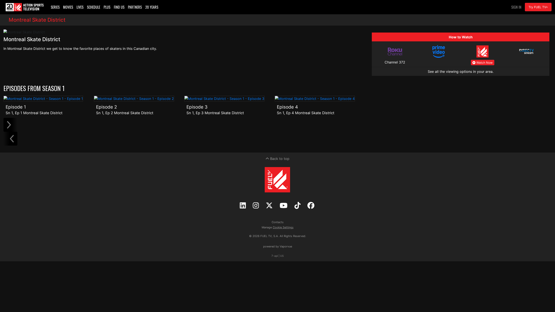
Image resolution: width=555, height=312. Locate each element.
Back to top (279, 158)
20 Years (151, 7)
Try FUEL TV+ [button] (538, 7)
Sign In (516, 7)
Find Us (119, 7)
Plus (107, 7)
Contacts (278, 222)
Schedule (93, 7)
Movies (68, 7)
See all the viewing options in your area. (460, 71)
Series (55, 7)
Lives (80, 7)
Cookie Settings (283, 227)
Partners (135, 7)
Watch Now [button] (484, 62)
